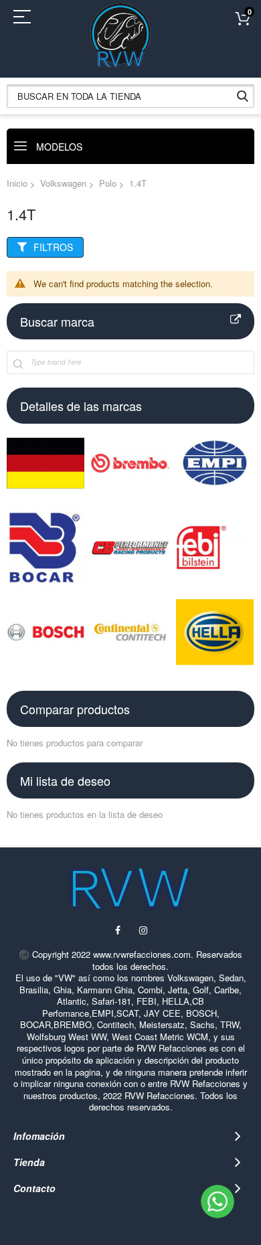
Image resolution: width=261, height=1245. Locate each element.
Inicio (17, 183)
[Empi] (215, 462)
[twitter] (143, 930)
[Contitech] (130, 632)
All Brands (235, 320)
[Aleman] (45, 462)
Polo (107, 183)
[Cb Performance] (130, 547)
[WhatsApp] (217, 1201)
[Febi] (215, 547)
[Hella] (215, 632)
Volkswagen (63, 183)
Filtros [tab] (53, 247)
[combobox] (130, 96)
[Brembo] (130, 462)
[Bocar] (45, 547)
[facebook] (117, 930)
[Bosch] (45, 632)
